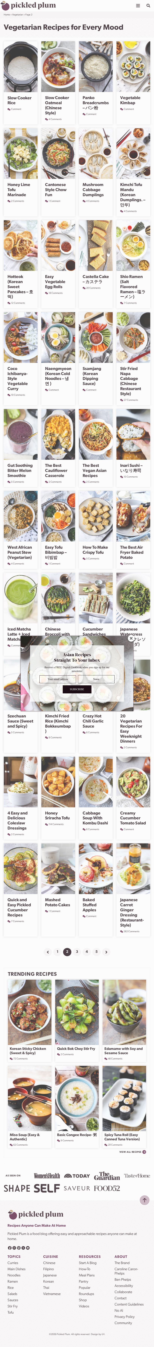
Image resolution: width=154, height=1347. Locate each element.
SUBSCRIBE (77, 689)
